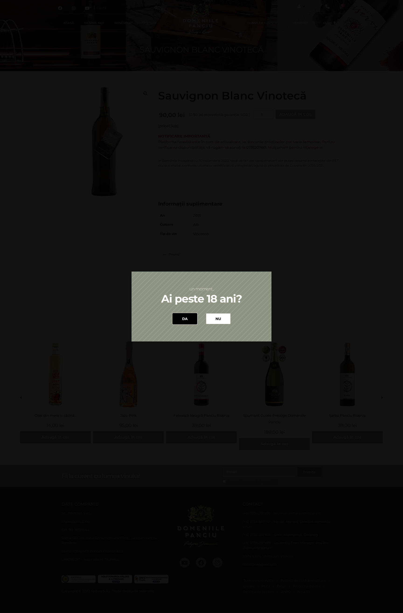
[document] (201, 306)
